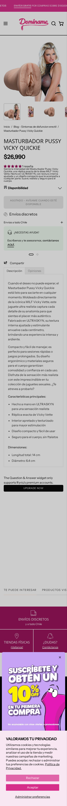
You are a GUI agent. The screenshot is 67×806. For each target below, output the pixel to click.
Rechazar (32, 778)
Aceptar (32, 787)
